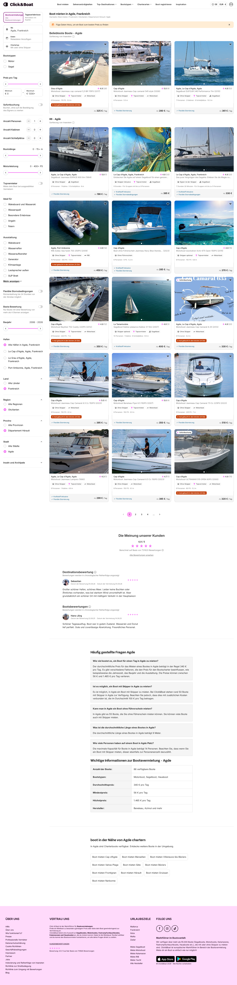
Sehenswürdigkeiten (82, 4)
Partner (8, 956)
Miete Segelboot (137, 947)
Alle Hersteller (136, 963)
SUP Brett (13, 275)
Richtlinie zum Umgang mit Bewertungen (23, 969)
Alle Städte (13, 446)
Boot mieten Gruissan (157, 872)
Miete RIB (134, 957)
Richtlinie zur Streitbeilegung (18, 966)
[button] (79, 83)
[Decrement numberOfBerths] (28, 138)
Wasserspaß (14, 209)
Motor (11, 61)
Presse (8, 936)
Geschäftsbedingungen (15, 949)
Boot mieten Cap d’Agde (104, 857)
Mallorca (134, 926)
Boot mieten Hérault (131, 872)
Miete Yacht (135, 960)
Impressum (10, 953)
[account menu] (231, 4)
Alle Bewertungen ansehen (141, 555)
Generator (13, 259)
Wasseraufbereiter (17, 253)
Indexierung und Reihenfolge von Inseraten (24, 963)
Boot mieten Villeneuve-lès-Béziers (168, 857)
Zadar (133, 940)
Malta (132, 936)
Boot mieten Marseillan (134, 857)
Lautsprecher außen (18, 270)
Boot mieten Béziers (155, 864)
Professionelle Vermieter (16, 940)
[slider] (5, 84)
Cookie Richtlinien (13, 946)
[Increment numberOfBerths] (40, 138)
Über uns (9, 930)
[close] (229, 24)
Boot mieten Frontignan (104, 872)
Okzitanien (83, 17)
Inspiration (181, 4)
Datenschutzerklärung (15, 943)
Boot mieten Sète (132, 864)
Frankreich (73, 17)
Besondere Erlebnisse (19, 215)
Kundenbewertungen (59, 944)
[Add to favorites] (105, 44)
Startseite (53, 17)
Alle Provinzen (15, 425)
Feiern (11, 226)
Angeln (11, 220)
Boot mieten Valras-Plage (105, 864)
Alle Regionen (15, 404)
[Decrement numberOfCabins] (28, 129)
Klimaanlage (14, 264)
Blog (7, 972)
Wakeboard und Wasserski (22, 204)
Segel (11, 66)
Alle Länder (14, 383)
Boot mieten (63, 4)
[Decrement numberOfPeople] (28, 121)
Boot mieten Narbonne (103, 880)
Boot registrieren (164, 4)
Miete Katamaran (138, 953)
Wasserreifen (15, 248)
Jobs (7, 959)
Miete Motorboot (137, 950)
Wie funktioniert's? (13, 933)
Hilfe (7, 926)
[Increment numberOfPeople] (40, 121)
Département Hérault (97, 17)
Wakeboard (14, 242)
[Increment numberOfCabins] (40, 129)
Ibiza (132, 933)
